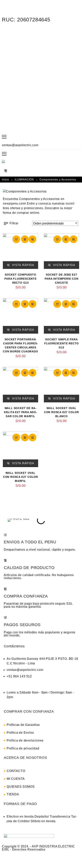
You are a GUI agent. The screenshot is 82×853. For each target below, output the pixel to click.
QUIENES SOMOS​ (21, 786)
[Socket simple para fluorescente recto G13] (61, 316)
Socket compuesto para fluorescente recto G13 (20, 278)
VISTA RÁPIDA (22, 265)
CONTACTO (16, 771)
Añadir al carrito (16, 239)
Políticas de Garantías (23, 724)
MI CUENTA (16, 778)
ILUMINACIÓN (24, 179)
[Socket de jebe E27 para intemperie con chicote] (61, 251)
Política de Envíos (20, 732)
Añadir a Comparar (32, 239)
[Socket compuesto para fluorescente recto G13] (20, 251)
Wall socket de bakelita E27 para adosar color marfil (20, 412)
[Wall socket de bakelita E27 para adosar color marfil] (20, 384)
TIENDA (13, 794)
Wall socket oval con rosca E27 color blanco (61, 412)
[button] (9, 520)
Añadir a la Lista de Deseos (25, 239)
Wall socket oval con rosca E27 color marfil (20, 476)
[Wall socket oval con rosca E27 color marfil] (20, 449)
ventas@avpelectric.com (20, 145)
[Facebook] (6, 31)
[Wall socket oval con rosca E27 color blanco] (61, 384)
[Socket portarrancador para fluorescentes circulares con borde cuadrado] (20, 316)
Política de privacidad (23, 748)
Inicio (5, 179)
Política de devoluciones (25, 740)
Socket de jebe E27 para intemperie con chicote (61, 278)
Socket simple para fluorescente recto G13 (61, 343)
